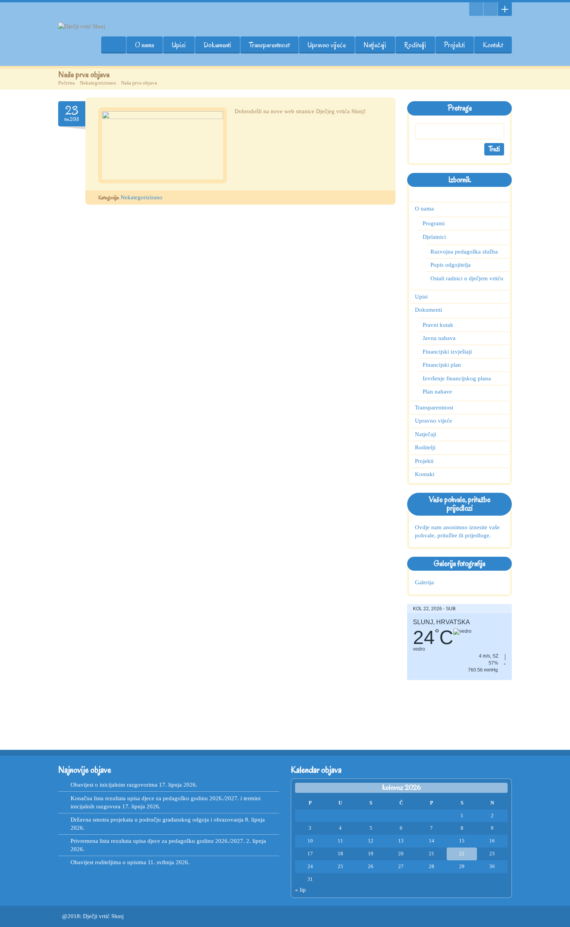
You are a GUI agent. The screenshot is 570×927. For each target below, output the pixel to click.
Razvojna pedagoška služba (464, 252)
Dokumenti (217, 45)
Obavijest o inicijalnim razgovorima (114, 785)
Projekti (454, 45)
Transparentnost (269, 45)
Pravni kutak (438, 325)
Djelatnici (434, 237)
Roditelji (415, 45)
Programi (434, 223)
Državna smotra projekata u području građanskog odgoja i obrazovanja (157, 820)
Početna (66, 83)
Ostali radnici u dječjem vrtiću (466, 278)
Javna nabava (439, 338)
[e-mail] (490, 9)
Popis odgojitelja (450, 265)
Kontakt (493, 45)
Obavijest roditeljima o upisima (108, 862)
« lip (300, 890)
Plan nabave (437, 391)
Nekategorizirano (98, 83)
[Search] (476, 9)
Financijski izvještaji (447, 352)
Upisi (179, 45)
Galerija (424, 582)
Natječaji (375, 45)
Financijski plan (442, 365)
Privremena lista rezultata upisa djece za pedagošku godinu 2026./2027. (158, 841)
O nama (144, 45)
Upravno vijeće (326, 45)
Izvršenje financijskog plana (457, 378)
